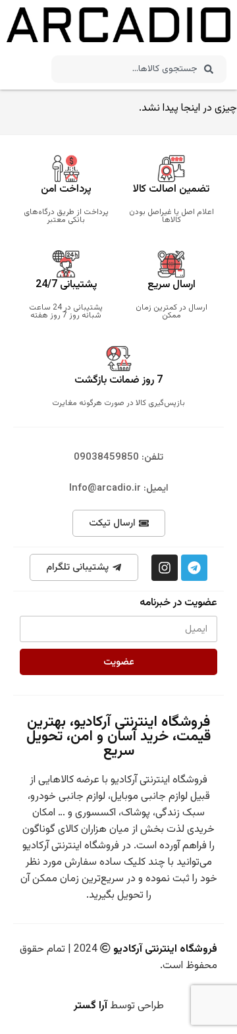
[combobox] (138, 69)
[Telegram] (194, 568)
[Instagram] (164, 568)
